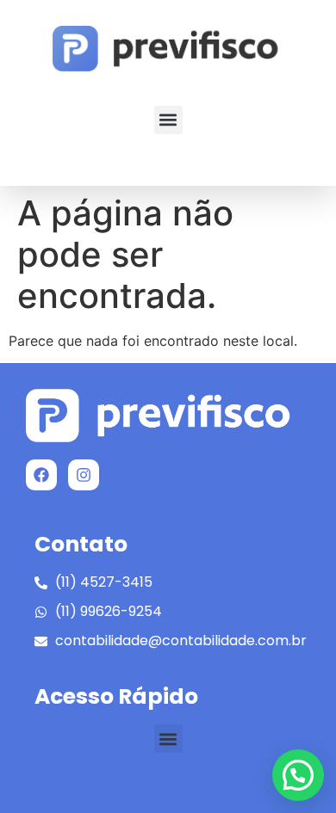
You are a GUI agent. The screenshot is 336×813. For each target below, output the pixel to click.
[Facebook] (41, 474)
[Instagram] (83, 474)
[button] (168, 120)
